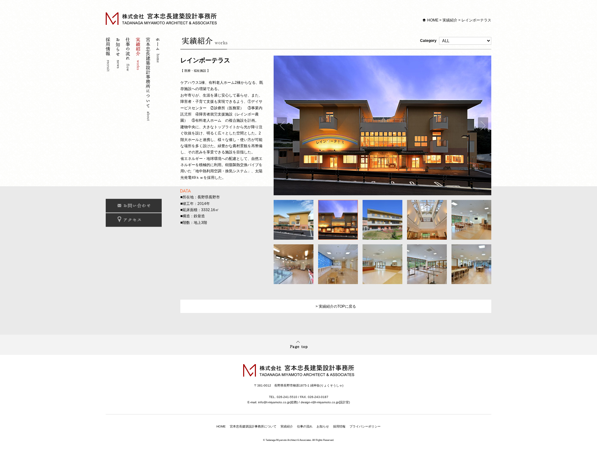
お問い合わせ (134, 206)
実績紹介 (449, 20)
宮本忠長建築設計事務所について (149, 80)
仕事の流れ (129, 80)
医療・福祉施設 (195, 70)
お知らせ (119, 80)
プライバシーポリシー (365, 426)
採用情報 (109, 80)
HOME (432, 20)
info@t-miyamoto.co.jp (274, 402)
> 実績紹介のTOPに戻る (336, 306)
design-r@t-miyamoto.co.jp (320, 402)
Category (428, 40)
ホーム (158, 80)
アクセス (134, 220)
